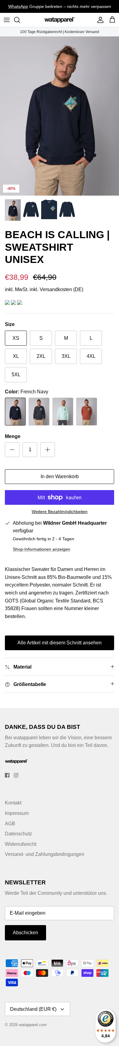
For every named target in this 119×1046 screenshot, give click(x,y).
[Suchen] (20, 20)
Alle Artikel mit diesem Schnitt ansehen (59, 642)
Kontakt (13, 802)
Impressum (17, 813)
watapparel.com (33, 1024)
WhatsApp (18, 6)
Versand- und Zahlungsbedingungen (44, 854)
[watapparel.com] (59, 20)
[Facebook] (7, 775)
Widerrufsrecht (20, 844)
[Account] (99, 20)
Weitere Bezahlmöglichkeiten (60, 511)
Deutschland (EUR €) (33, 1009)
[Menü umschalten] (6, 20)
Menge (12, 436)
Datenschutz (18, 833)
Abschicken (25, 932)
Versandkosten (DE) (61, 289)
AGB (10, 823)
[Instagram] (16, 775)
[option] (59, 116)
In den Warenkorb (60, 476)
